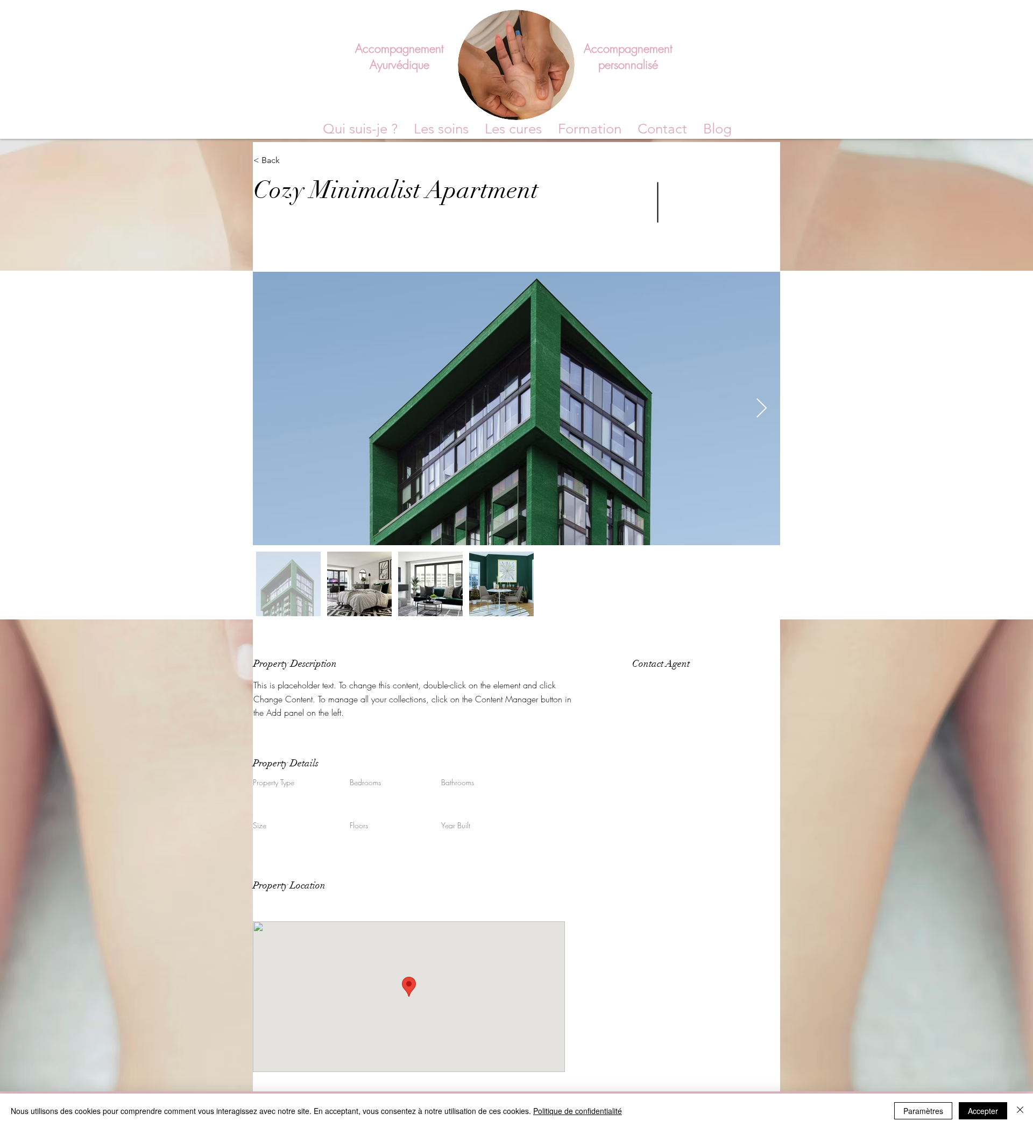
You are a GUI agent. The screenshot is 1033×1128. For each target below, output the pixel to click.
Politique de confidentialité (577, 1110)
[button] (589, 129)
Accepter (983, 1110)
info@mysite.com (657, 711)
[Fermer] (1020, 1110)
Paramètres (923, 1110)
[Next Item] (761, 408)
